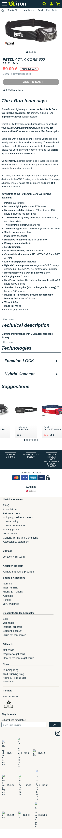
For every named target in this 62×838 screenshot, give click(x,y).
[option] (31, 32)
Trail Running (10, 587)
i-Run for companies (14, 635)
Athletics (8, 595)
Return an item (11, 513)
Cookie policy (10, 521)
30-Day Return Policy (31, 455)
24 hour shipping (10, 455)
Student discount (12, 630)
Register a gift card (14, 654)
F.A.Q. (6, 505)
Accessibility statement (16, 541)
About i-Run (10, 509)
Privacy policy (11, 529)
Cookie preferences (14, 525)
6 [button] (39, 442)
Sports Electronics (13, 10)
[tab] (31, 361)
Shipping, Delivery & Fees (18, 517)
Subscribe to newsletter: (13, 720)
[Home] (2, 10)
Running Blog (10, 670)
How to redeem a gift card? (18, 658)
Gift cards (8, 650)
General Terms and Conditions (20, 537)
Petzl (40, 10)
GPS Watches (11, 603)
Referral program (12, 626)
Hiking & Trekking (13, 591)
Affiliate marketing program (18, 571)
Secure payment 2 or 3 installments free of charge (51, 460)
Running (8, 583)
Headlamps (28, 10)
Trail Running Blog (13, 674)
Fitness (7, 599)
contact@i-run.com (14, 556)
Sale (5, 618)
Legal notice (10, 533)
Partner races (10, 696)
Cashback (8, 622)
